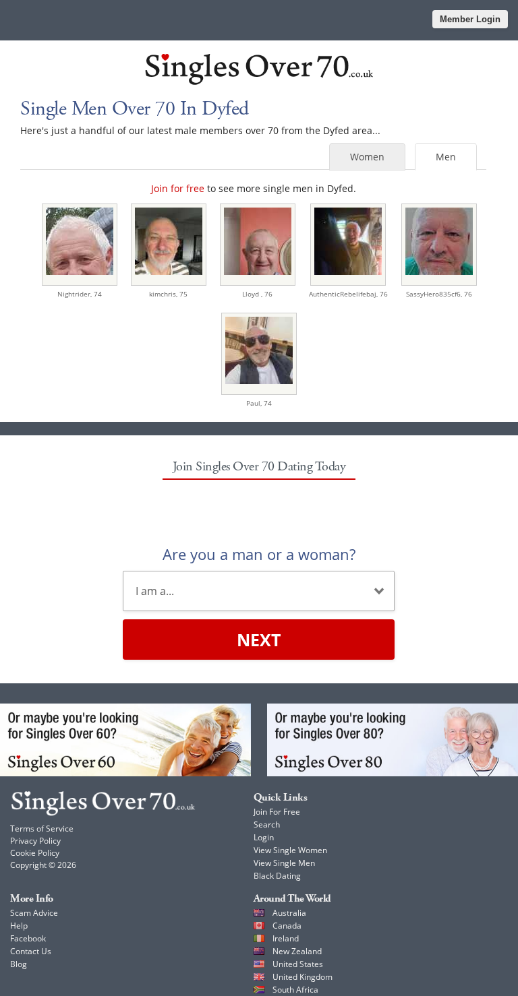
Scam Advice (34, 913)
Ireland (285, 938)
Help (19, 925)
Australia (289, 913)
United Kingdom (302, 977)
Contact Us (30, 951)
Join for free (177, 188)
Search (267, 824)
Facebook (28, 938)
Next (259, 639)
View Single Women (290, 850)
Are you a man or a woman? (259, 554)
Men (446, 156)
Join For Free (277, 811)
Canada (286, 925)
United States (297, 964)
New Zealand (297, 951)
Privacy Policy (35, 840)
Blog (18, 964)
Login (264, 837)
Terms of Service (42, 828)
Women (367, 156)
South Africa (295, 989)
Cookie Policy (34, 853)
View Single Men (284, 863)
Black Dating (277, 875)
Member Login (470, 19)
